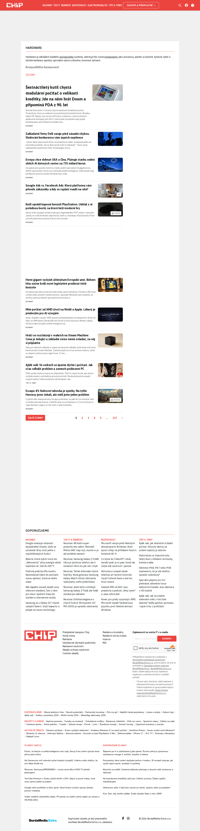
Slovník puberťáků (74, 712)
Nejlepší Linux (32, 736)
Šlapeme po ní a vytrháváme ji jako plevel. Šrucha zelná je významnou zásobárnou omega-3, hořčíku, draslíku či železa (135, 753)
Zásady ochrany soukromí (76, 649)
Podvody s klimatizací (165, 733)
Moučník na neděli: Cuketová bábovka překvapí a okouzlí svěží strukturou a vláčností (138, 771)
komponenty (111, 57)
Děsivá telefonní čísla (54, 712)
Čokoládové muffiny (95, 721)
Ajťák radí (28, 715)
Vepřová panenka (54, 721)
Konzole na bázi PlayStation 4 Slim (99, 733)
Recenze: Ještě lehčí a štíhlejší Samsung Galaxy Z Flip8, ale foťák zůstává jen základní (80, 590)
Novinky (47, 5)
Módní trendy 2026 (69, 715)
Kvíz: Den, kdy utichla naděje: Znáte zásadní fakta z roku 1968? (132, 793)
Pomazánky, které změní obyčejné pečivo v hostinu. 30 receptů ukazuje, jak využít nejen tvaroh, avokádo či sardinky (138, 762)
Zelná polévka (50, 724)
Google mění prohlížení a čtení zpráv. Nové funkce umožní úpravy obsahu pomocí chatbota (58, 789)
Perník (87, 724)
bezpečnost (108, 539)
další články (35, 417)
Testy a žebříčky (73, 539)
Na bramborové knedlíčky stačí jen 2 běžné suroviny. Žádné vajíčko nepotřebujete (134, 780)
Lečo (95, 724)
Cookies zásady (71, 653)
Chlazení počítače (54, 730)
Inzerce (107, 639)
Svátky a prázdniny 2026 (47, 715)
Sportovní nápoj (150, 721)
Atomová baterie (73, 733)
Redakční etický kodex (115, 635)
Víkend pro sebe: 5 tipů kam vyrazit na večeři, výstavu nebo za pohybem (136, 787)
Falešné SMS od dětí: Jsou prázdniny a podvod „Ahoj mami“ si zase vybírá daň (118, 590)
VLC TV (149, 733)
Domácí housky (126, 724)
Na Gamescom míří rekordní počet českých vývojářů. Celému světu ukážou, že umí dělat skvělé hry (61, 762)
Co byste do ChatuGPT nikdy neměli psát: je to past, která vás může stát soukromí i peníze (118, 562)
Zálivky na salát (167, 721)
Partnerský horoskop (94, 712)
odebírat (167, 638)
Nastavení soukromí (73, 646)
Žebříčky (66, 5)
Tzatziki (62, 724)
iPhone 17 (138, 733)
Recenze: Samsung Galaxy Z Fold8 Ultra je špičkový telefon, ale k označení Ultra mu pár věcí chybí (81, 562)
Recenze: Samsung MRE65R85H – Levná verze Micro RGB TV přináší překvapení (57, 771)
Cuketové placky (33, 724)
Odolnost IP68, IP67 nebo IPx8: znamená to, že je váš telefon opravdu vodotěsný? (155, 571)
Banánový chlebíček (115, 721)
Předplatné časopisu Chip (76, 632)
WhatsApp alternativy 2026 (93, 715)
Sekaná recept (75, 724)
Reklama (67, 639)
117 (115, 417)
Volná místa (69, 635)
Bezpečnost (79, 5)
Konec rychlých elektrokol (76, 730)
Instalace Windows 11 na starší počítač (109, 730)
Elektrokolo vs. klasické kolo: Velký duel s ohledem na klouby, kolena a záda (156, 559)
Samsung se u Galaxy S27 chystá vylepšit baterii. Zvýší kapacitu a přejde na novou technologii (42, 606)
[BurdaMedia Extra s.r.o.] (40, 635)
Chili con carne (134, 721)
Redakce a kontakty (113, 632)
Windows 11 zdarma (35, 733)
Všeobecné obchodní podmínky (79, 642)
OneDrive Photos (137, 730)
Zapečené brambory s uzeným (150, 724)
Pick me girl (112, 712)
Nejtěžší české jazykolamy (132, 712)
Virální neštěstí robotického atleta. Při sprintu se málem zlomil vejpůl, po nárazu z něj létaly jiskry (62, 798)
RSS (104, 642)
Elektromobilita (97, 5)
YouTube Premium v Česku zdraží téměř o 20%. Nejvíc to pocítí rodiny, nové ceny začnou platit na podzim (59, 780)
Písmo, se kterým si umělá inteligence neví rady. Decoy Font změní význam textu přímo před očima (62, 753)
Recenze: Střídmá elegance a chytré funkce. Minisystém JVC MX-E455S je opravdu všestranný (80, 603)
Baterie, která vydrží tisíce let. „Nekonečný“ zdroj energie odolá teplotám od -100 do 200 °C (43, 562)
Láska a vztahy (153, 712)
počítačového (66, 57)
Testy (56, 5)
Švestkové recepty (108, 724)
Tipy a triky (115, 5)
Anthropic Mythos (55, 733)
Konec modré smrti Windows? (161, 730)
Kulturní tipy (168, 712)
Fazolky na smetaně (73, 721)
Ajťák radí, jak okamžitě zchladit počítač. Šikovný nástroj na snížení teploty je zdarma (156, 547)
